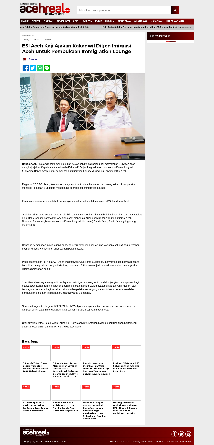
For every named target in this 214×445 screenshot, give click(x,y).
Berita (36, 21)
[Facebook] (24, 66)
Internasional (176, 21)
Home (25, 21)
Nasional (157, 21)
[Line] (45, 66)
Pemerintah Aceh (68, 21)
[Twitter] (31, 66)
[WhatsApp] (38, 66)
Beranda (114, 441)
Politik (87, 21)
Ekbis (98, 21)
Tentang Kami (139, 441)
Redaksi (125, 441)
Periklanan (172, 441)
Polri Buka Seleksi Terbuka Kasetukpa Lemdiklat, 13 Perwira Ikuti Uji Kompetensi (141, 27)
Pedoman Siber (156, 441)
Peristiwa (124, 21)
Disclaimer (185, 441)
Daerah (49, 21)
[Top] (204, 440)
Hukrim (110, 21)
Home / (25, 35)
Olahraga (141, 21)
